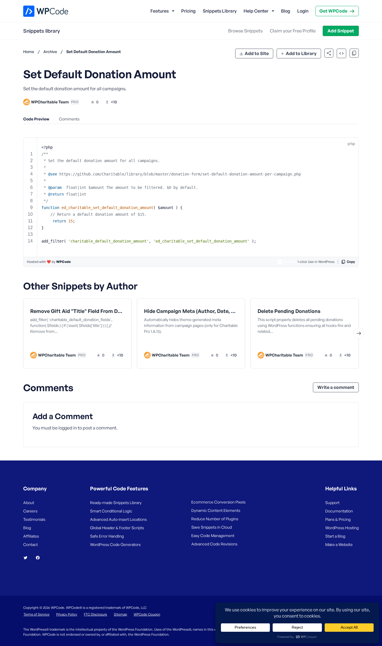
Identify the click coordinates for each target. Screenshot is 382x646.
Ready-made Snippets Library (116, 502)
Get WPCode (333, 11)
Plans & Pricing (338, 519)
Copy (351, 262)
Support (332, 502)
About (28, 502)
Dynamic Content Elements (215, 510)
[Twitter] (27, 557)
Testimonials (34, 519)
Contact (30, 544)
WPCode (63, 262)
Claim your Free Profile (293, 31)
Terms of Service (36, 614)
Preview (56, 343)
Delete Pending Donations (289, 311)
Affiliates (31, 536)
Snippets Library (220, 11)
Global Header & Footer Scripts (117, 527)
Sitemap (120, 614)
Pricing (188, 11)
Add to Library (301, 53)
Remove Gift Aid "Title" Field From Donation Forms (77, 311)
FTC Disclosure (95, 614)
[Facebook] (40, 557)
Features (159, 11)
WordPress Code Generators (115, 544)
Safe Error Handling (107, 536)
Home (28, 51)
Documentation (339, 511)
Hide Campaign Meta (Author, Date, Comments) (191, 311)
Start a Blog (335, 536)
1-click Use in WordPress (316, 262)
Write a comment (335, 387)
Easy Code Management (212, 535)
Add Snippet (340, 31)
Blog (285, 11)
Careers (30, 511)
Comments (69, 119)
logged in (67, 428)
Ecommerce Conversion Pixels (218, 502)
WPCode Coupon (147, 614)
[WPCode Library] (41, 11)
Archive (50, 51)
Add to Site (257, 53)
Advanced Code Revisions (214, 544)
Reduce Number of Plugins (214, 518)
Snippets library (41, 31)
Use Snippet (104, 343)
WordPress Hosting (342, 527)
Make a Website (339, 544)
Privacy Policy (66, 614)
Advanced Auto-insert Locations (118, 519)
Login (302, 11)
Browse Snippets (245, 31)
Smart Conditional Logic (111, 511)
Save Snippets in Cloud (211, 527)
